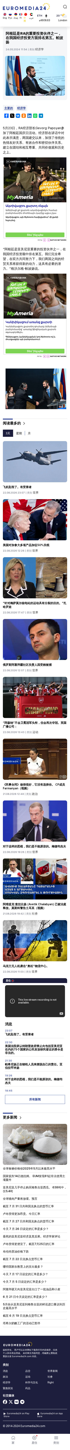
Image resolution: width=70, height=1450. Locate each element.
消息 (5, 1371)
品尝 (27, 1371)
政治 (35, 794)
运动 (35, 732)
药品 (27, 1388)
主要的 (8, 108)
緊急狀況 (8, 1388)
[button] (56, 1440)
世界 (36, 492)
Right (51, 1382)
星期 (19, 433)
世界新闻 (53, 1371)
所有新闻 (35, 1099)
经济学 (39, 49)
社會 (35, 913)
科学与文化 (31, 1382)
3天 (8, 433)
